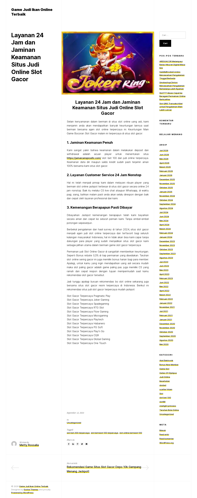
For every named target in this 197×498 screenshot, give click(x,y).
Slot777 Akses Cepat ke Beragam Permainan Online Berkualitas (172, 96)
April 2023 (164, 274)
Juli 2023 (163, 262)
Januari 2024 (165, 237)
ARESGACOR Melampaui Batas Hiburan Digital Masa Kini (172, 64)
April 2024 (164, 224)
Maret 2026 (165, 167)
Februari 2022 (166, 299)
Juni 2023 (164, 266)
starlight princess (167, 406)
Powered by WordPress (22, 492)
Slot (161, 393)
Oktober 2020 (166, 332)
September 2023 (167, 253)
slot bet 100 (165, 397)
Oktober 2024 (166, 200)
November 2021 (167, 307)
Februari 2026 (166, 171)
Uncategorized (74, 422)
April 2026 (164, 163)
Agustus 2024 (166, 208)
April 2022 (164, 290)
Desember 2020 (167, 323)
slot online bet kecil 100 (130, 433)
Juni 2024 (164, 216)
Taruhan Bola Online (169, 410)
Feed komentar (166, 438)
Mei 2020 (164, 344)
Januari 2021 (165, 319)
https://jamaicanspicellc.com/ (84, 158)
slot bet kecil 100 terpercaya (104, 433)
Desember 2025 (167, 179)
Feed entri (164, 434)
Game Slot (164, 369)
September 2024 (167, 204)
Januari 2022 (165, 303)
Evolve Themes (31, 489)
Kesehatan (164, 381)
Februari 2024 (166, 233)
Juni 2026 (164, 154)
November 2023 (167, 245)
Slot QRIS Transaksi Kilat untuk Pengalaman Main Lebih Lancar (171, 106)
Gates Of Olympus (168, 373)
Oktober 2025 (166, 187)
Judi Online (164, 377)
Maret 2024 (165, 229)
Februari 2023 (166, 278)
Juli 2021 (163, 311)
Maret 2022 (165, 295)
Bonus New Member (169, 364)
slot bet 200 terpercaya (78, 433)
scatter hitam (165, 389)
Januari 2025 (165, 191)
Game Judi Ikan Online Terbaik (33, 486)
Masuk (162, 430)
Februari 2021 (166, 315)
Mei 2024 (163, 220)
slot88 (162, 401)
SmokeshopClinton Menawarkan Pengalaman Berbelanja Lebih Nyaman (172, 85)
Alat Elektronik (166, 360)
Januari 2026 (165, 175)
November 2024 (167, 196)
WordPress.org (166, 443)
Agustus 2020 (166, 340)
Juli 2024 (163, 212)
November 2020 (167, 327)
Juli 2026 (163, 150)
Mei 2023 (163, 270)
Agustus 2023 (166, 257)
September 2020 (167, 336)
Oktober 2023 (166, 249)
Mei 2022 (163, 286)
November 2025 (167, 183)
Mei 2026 (163, 159)
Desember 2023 (167, 241)
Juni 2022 (164, 282)
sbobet (162, 385)
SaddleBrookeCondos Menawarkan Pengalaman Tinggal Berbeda (172, 75)
